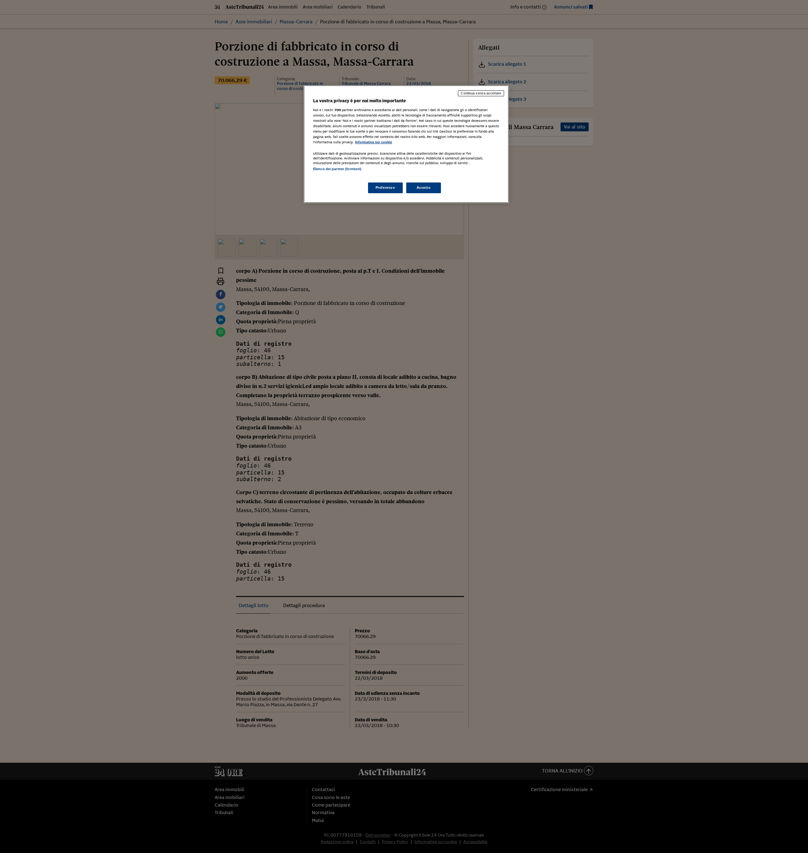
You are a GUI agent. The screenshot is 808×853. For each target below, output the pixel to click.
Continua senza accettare (481, 93)
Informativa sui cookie (373, 142)
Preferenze (385, 187)
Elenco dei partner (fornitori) (337, 169)
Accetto (424, 187)
